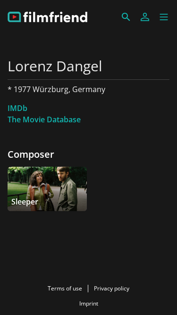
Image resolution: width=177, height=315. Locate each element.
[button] (163, 17)
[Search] (126, 17)
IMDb (17, 108)
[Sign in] (144, 17)
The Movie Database (44, 119)
